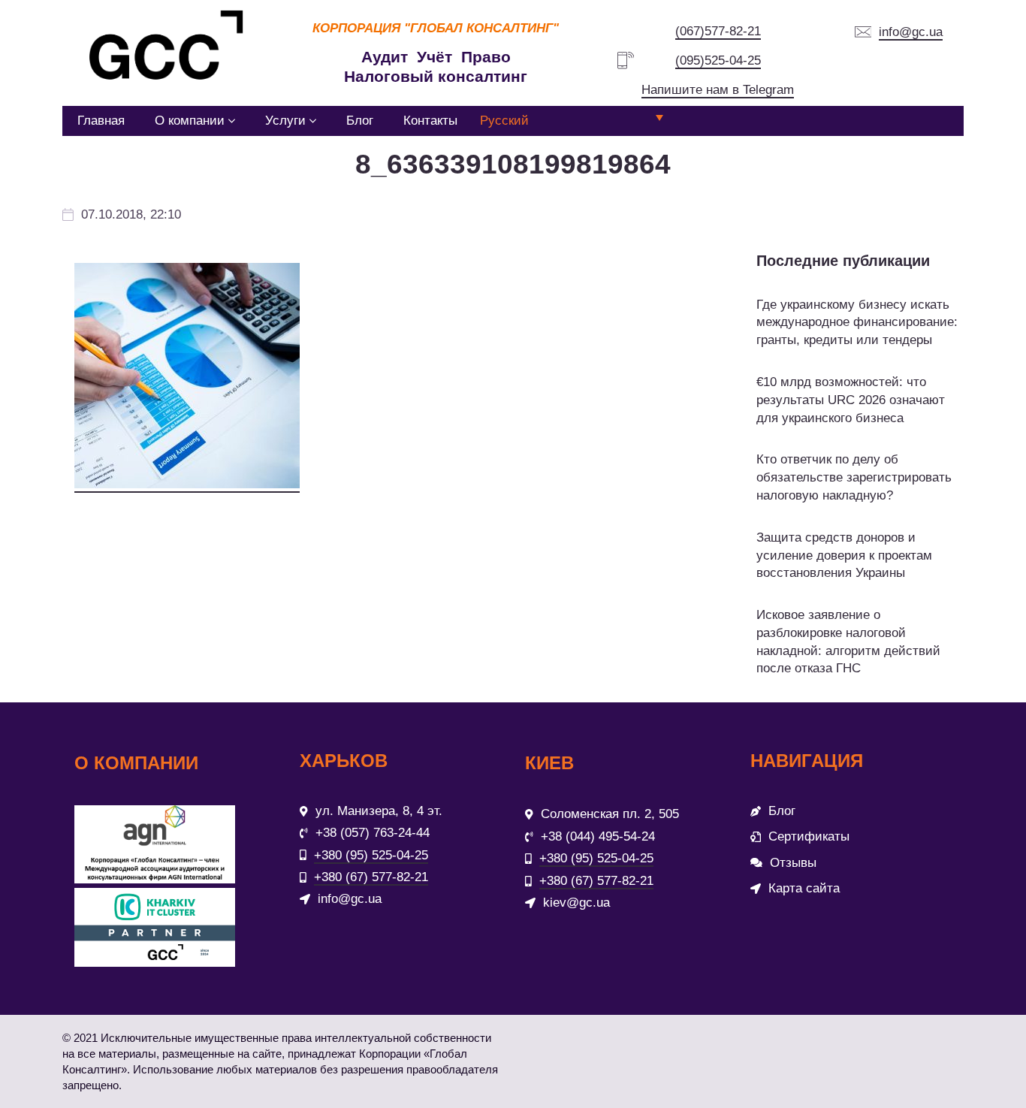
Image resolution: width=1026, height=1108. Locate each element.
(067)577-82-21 (718, 31)
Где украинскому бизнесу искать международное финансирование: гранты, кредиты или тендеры (857, 322)
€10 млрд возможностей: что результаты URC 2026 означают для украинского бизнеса (850, 400)
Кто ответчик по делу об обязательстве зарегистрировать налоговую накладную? (854, 477)
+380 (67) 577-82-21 (371, 877)
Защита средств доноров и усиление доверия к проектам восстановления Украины (844, 555)
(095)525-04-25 (718, 60)
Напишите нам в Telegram (717, 90)
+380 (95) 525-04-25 (371, 855)
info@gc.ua (911, 32)
